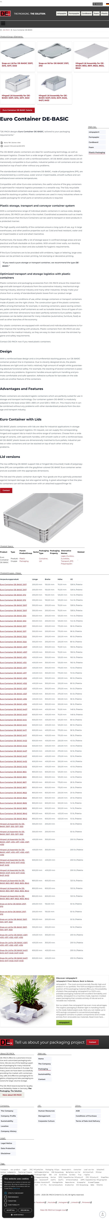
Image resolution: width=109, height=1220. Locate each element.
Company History (8, 1131)
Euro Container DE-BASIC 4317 (13, 668)
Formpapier (74, 13)
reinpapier (61, 13)
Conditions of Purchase (86, 1116)
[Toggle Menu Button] (3, 23)
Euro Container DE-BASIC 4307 (13, 647)
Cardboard (86, 13)
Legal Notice (6, 1143)
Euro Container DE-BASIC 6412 (13, 720)
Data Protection (8, 1148)
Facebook (40, 1202)
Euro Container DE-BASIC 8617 (13, 782)
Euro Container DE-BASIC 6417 (13, 730)
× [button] (31, 1177)
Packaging (43, 1069)
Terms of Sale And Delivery (88, 1121)
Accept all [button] (11, 1210)
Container (43, 559)
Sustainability (44, 1074)
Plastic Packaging (97, 152)
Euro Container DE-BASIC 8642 (13, 813)
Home (41, 1059)
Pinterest (86, 1202)
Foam (96, 13)
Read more (16, 1188)
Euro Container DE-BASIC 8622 (13, 793)
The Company (44, 1064)
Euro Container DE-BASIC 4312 (13, 657)
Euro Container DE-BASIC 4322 (13, 678)
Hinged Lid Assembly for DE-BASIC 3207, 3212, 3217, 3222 (16, 96)
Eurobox (70, 556)
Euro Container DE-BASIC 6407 (13, 709)
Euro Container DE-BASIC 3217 (13, 626)
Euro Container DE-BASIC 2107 (13, 585)
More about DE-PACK (12, 1095)
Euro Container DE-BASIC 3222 (13, 637)
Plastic (104, 13)
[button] (18, 1215)
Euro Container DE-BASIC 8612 (13, 772)
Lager (63, 556)
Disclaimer (5, 1153)
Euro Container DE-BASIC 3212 (13, 616)
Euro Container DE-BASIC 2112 (13, 595)
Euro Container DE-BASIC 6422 (13, 741)
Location (5, 1126)
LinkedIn (75, 1202)
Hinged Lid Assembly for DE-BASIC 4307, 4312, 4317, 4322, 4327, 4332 (14, 842)
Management (44, 1116)
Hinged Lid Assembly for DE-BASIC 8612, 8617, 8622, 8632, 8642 (90, 65)
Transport (65, 561)
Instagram (63, 1202)
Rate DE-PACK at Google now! (53, 1210)
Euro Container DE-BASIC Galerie (17, 110)
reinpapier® (94, 132)
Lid (40, 561)
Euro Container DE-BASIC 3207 (13, 605)
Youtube (51, 1202)
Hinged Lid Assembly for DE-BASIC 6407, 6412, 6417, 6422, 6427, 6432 (53, 98)
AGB (78, 1111)
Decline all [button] (25, 1210)
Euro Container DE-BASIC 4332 (13, 699)
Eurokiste (65, 559)
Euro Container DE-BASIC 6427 (13, 751)
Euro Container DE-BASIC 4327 (13, 689)
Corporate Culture (46, 1121)
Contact (6, 490)
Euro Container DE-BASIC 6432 (13, 761)
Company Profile (8, 1116)
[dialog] (18, 1196)
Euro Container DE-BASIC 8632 (13, 803)
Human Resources (46, 1111)
